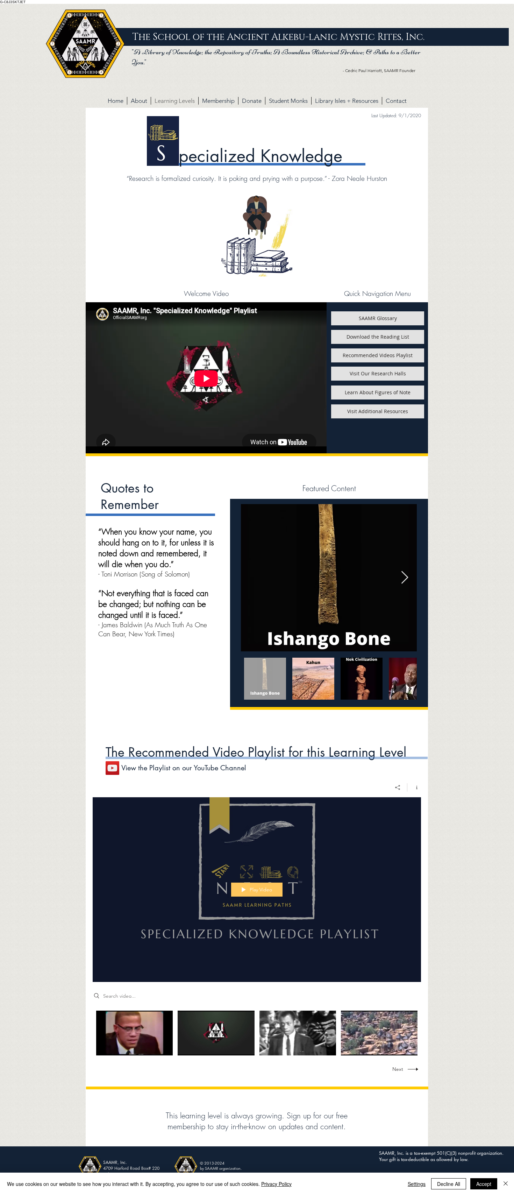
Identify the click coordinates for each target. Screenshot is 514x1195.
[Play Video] (134, 1033)
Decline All (448, 1183)
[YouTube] (112, 768)
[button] (377, 318)
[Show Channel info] (414, 787)
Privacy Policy (276, 1183)
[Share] (397, 787)
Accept (483, 1183)
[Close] (505, 1183)
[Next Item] (405, 578)
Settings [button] (417, 1183)
